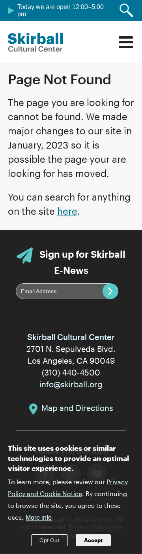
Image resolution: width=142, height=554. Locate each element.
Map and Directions (77, 408)
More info (39, 517)
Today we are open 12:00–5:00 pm (60, 10)
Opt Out (49, 540)
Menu (126, 42)
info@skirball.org (71, 384)
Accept (93, 540)
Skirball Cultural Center (35, 42)
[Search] (126, 10)
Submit (110, 291)
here (67, 211)
